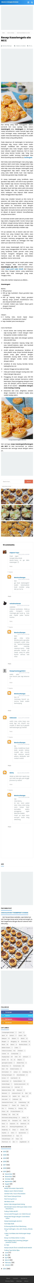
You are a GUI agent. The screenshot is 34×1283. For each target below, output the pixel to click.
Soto (12, 1133)
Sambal (4, 1120)
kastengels (28, 157)
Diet (16, 1057)
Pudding (4, 1114)
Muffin (14, 1096)
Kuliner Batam (18, 1081)
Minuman (4, 1096)
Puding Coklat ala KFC (11, 1211)
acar (20, 1032)
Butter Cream (6, 1047)
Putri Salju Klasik (9, 1224)
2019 (4, 1158)
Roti (14, 1114)
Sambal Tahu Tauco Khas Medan (14, 1193)
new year (5, 1099)
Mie (26, 1093)
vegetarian (23, 1142)
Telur (17, 1139)
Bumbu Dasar (23, 1044)
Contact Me (14, 1053)
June (6, 1253)
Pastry (23, 1105)
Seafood (23, 1123)
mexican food (16, 1093)
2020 (4, 1155)
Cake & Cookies (21, 46)
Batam (14, 1038)
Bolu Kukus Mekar (7, 518)
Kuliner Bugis (6, 1084)
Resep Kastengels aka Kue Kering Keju (13, 535)
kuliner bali (5, 1081)
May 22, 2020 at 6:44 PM (23, 773)
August (7, 1184)
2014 (4, 1269)
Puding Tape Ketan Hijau (12, 1250)
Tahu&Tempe (6, 1139)
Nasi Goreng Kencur (10, 1199)
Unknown (13, 718)
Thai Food (5, 1142)
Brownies (24, 1041)
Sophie (4, 1133)
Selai (3, 1126)
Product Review (15, 1111)
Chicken (20, 1050)
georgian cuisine (7, 1063)
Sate (24, 1120)
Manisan (4, 1093)
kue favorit (14, 1078)
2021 (4, 1152)
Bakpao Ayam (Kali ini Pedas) (13, 1191)
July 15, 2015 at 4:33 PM (23, 554)
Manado (19, 1090)
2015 (4, 1172)
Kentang (25, 1072)
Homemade (17, 1066)
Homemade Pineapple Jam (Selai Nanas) (17, 1214)
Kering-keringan (7, 1075)
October (8, 1179)
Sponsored (22, 1133)
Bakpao (4, 1038)
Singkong (5, 1130)
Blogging (13, 1041)
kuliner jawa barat (19, 1084)
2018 (4, 1162)
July (6, 1186)
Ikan (3, 1069)
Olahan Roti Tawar (7, 1102)
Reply (11, 566)
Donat (4, 1060)
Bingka (4, 1041)
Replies (11, 572)
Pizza (3, 1111)
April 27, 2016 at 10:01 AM (23, 634)
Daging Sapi (5, 1057)
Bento (23, 1038)
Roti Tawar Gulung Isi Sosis (12, 1196)
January (7, 1265)
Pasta (14, 1105)
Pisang (21, 1108)
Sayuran (12, 1123)
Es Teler (6, 1245)
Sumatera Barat (7, 1136)
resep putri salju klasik (14, 269)
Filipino (20, 1060)
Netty (12, 773)
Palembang (22, 1102)
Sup (17, 1136)
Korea (4, 1078)
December (8, 1174)
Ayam (20, 1035)
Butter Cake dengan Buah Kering (14, 1204)
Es (11, 1060)
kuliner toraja (6, 1087)
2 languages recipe (8, 1032)
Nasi (23, 1096)
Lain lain (17, 1087)
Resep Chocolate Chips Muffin (13, 1188)
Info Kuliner (5, 1072)
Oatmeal (15, 1099)
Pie (3, 1108)
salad (24, 1117)
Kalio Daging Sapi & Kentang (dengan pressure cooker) (16, 1241)
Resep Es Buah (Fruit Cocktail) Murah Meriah (18, 1247)
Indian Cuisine (14, 1069)
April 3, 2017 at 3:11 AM (24, 672)
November (8, 1176)
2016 (4, 1168)
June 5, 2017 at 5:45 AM (23, 718)
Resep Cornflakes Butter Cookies (14, 1238)
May (6, 1255)
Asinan (12, 1035)
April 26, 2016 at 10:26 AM (23, 605)
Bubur (12, 1044)
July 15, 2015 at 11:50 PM (23, 579)
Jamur (16, 1072)
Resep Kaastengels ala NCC (13, 1221)
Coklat (4, 1053)
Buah (3, 1044)
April (6, 1258)
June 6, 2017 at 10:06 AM (23, 744)
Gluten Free (20, 1063)
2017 (4, 1165)
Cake (16, 1047)
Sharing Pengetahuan (16, 1126)
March (7, 1260)
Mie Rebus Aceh (9, 1201)
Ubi (14, 1142)
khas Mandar (21, 1075)
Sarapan (15, 1120)
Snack (22, 1130)
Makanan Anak (6, 1090)
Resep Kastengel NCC (18, 671)
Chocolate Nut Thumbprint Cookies (13, 502)
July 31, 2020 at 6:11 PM (23, 797)
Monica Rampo (19, 577)
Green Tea (5, 1066)
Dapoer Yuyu (14, 553)
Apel (3, 1035)
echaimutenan (15, 604)
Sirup (14, 1130)
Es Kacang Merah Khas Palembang (15, 1226)
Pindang (11, 1108)
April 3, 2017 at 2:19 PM (24, 695)
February (8, 1263)
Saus (3, 1123)
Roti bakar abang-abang (9, 1117)
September (9, 1181)
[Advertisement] (17, 18)
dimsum (25, 1057)
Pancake (4, 1105)
